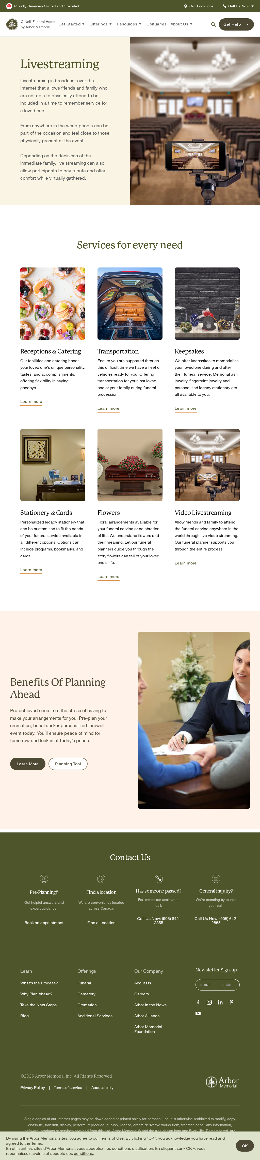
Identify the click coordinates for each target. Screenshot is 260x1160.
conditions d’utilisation (132, 1148)
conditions (83, 1153)
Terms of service (68, 1087)
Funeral (84, 983)
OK (245, 1145)
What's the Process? (39, 983)
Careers (141, 994)
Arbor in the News (150, 1004)
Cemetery (86, 994)
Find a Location (101, 923)
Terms (36, 1143)
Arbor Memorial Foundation (148, 1029)
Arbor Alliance (147, 1015)
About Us (142, 983)
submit (228, 984)
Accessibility (102, 1087)
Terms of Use (112, 1138)
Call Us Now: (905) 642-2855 (158, 920)
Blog (24, 1015)
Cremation (87, 1004)
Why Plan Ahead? (36, 994)
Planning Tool (68, 763)
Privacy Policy (32, 1087)
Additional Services (94, 1015)
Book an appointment (43, 923)
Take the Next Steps (38, 1004)
